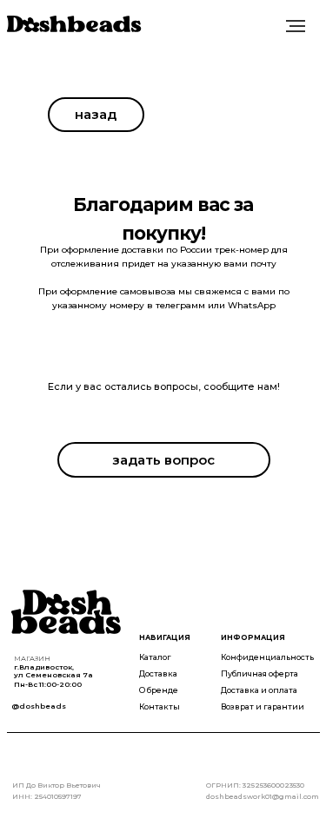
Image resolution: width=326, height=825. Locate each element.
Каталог (155, 657)
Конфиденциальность (267, 657)
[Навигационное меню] (295, 26)
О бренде (158, 690)
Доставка (158, 673)
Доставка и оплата (259, 690)
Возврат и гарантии (262, 706)
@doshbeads (38, 706)
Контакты (159, 706)
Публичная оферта (259, 673)
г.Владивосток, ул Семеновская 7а (53, 671)
